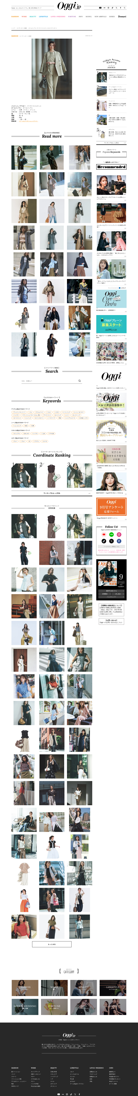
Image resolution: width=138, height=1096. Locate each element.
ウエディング (93, 1074)
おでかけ (72, 1081)
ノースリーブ (51, 418)
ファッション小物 (16, 1079)
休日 (26, 425)
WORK (24, 17)
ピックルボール (74, 1074)
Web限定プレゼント (115, 1079)
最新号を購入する (111, 591)
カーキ (45, 441)
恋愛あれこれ (93, 1071)
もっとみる (52, 944)
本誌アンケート (113, 1081)
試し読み (118, 594)
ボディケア (54, 1084)
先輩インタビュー (36, 1074)
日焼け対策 (54, 1071)
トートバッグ (66, 412)
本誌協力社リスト (114, 1076)
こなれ (43, 433)
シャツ (67, 415)
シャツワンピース (70, 418)
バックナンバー (111, 597)
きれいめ (26, 433)
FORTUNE (72, 17)
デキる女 (51, 433)
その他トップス (83, 418)
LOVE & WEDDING (58, 17)
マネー (33, 1076)
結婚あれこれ (93, 1076)
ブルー (23, 441)
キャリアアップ (35, 1071)
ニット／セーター (79, 412)
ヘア (52, 1079)
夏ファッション (15, 1071)
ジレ (31, 412)
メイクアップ (54, 1076)
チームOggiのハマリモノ (77, 1084)
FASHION (15, 17)
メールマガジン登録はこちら (111, 546)
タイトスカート (39, 418)
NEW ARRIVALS (100, 17)
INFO (81, 17)
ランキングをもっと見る (52, 493)
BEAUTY (33, 17)
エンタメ (72, 1076)
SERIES (112, 17)
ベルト (49, 412)
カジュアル (17, 433)
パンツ (13, 1074)
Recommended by (113, 288)
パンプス (16, 415)
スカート (13, 1076)
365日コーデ (15, 1086)
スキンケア (54, 1074)
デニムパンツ (39, 412)
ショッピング (17, 425)
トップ (13, 28)
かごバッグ (58, 415)
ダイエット (54, 1086)
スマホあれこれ (35, 1079)
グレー (15, 441)
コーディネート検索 (22, 28)
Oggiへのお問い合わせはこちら (111, 622)
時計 (60, 418)
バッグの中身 (34, 1084)
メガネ (57, 412)
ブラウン (36, 441)
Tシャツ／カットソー (20, 412)
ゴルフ (72, 1071)
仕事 (33, 425)
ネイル (52, 1081)
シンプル (35, 433)
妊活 (91, 1079)
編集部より (112, 1071)
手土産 (72, 1079)
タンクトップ (76, 415)
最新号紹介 (112, 1074)
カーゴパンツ (17, 418)
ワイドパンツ (47, 415)
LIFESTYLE (43, 17)
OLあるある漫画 (35, 1086)
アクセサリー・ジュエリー (18, 1081)
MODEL (89, 17)
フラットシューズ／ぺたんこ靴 (31, 415)
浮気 (91, 1081)
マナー (33, 1081)
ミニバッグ (28, 418)
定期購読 (104, 594)
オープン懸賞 (113, 1084)
